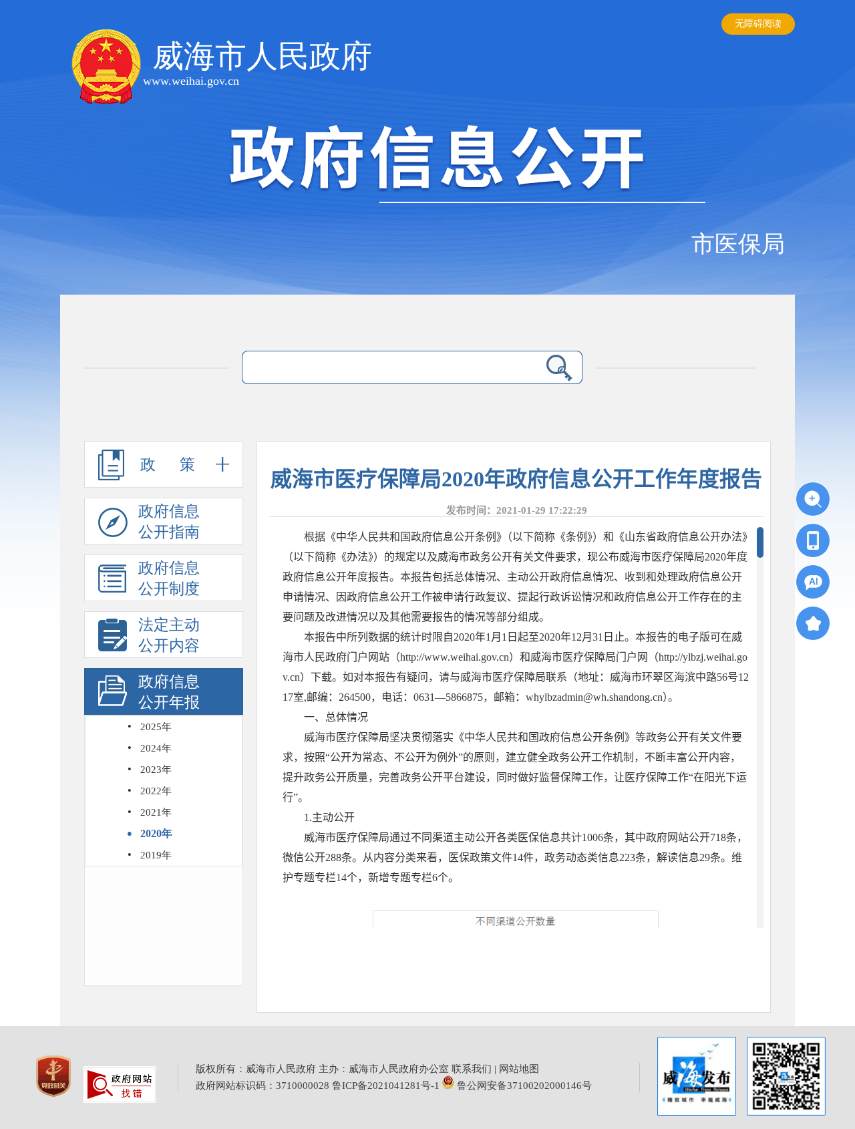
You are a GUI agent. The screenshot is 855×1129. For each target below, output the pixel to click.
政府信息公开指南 (169, 521)
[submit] (559, 367)
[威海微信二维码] (786, 1076)
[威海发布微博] (696, 1077)
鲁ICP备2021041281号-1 (386, 1085)
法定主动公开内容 (169, 635)
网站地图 (519, 1069)
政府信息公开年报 (169, 692)
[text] (385, 368)
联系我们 (472, 1069)
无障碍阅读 (758, 24)
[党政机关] (55, 1099)
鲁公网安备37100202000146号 (523, 1085)
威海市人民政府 (262, 56)
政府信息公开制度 (169, 578)
